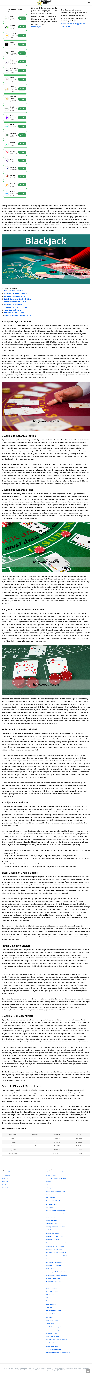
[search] (89, 3)
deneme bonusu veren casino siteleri (56, 1243)
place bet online (50, 1343)
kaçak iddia (49, 1307)
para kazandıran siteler (52, 1336)
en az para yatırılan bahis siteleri (55, 1272)
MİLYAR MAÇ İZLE (36, 27)
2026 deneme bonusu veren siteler (56, 1178)
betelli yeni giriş (50, 1197)
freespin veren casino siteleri (54, 1281)
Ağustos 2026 (6, 1172)
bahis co (48, 1181)
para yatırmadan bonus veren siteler (56, 1339)
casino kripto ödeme (52, 1223)
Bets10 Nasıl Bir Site (52, 1204)
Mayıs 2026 (5, 1181)
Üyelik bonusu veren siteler (53, 1349)
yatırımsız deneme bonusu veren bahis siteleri (59, 1352)
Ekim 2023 (5, 1188)
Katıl (23, 18)
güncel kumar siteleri (52, 1288)
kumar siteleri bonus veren (53, 1310)
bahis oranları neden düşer (53, 1184)
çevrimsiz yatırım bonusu (53, 1233)
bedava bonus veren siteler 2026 (55, 1191)
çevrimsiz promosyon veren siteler (55, 1230)
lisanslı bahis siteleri (51, 1314)
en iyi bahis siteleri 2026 (53, 1278)
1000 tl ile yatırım (51, 1175)
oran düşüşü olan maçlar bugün (55, 1326)
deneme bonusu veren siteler (54, 1249)
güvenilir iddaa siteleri (52, 1291)
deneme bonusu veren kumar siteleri (56, 1246)
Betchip (48, 1194)
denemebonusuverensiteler (54, 1265)
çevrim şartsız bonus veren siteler (55, 1226)
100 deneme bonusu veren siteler (55, 1172)
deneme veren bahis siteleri (54, 1262)
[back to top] (88, 1371)
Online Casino (50, 1323)
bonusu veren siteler (52, 1217)
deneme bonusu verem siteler (54, 1236)
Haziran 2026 (5, 1178)
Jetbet (48, 1301)
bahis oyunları (50, 1188)
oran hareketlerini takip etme (54, 1330)
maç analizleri (50, 1317)
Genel (47, 1285)
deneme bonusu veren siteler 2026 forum (58, 1255)
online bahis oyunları (52, 1320)
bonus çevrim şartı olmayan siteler (55, 1210)
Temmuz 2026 (6, 1175)
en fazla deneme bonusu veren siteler (56, 1275)
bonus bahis (49, 1207)
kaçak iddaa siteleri (51, 1304)
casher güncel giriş (51, 1220)
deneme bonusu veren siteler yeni (55, 1259)
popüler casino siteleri (52, 1346)
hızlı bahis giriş (50, 1294)
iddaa (47, 1297)
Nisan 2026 (5, 1184)
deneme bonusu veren (52, 1239)
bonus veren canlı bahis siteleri (55, 1214)
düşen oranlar (50, 1268)
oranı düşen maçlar (51, 1333)
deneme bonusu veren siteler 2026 (56, 1252)
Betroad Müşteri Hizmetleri (53, 1201)
